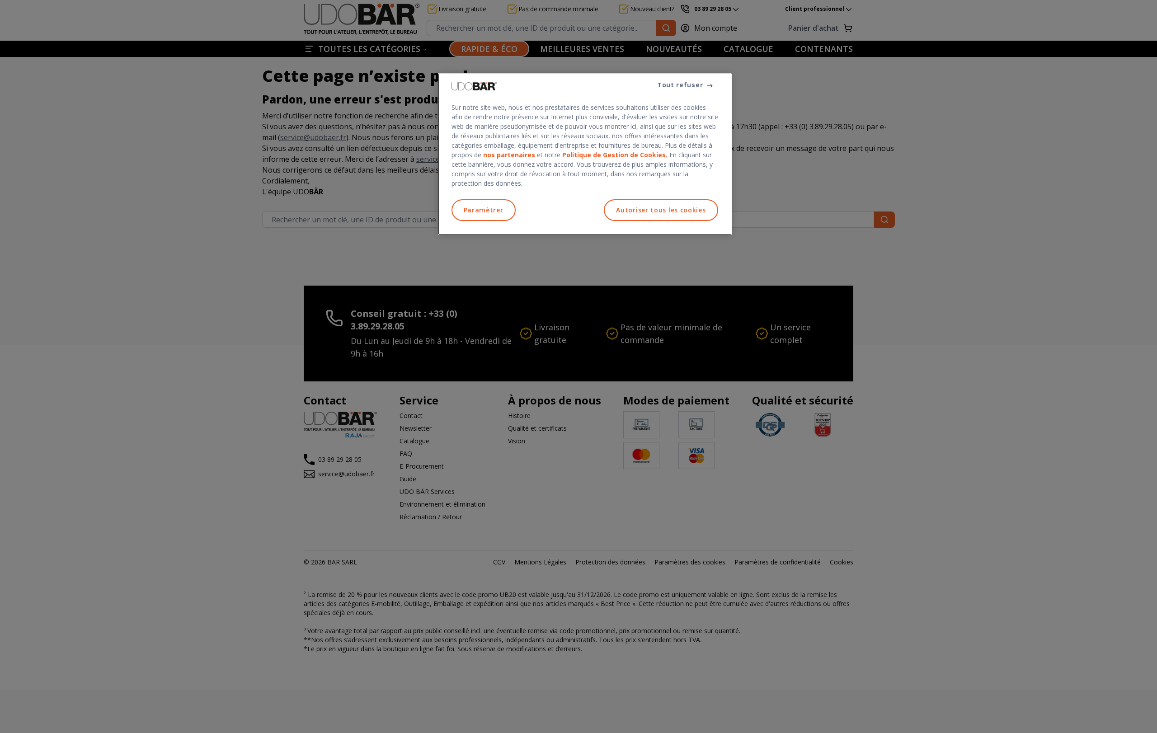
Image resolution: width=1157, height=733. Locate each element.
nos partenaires (508, 154)
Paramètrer (483, 210)
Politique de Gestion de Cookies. (615, 154)
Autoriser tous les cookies (660, 210)
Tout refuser (680, 84)
